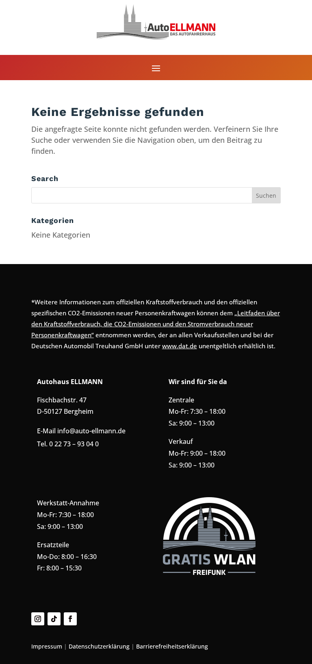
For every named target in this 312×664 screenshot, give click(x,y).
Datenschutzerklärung (99, 646)
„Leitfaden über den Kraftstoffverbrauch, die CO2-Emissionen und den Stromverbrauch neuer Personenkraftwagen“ (155, 324)
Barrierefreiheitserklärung (172, 646)
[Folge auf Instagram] (37, 618)
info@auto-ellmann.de (91, 430)
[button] (156, 67)
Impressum (46, 646)
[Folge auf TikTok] (54, 618)
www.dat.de (179, 346)
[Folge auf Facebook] (70, 618)
